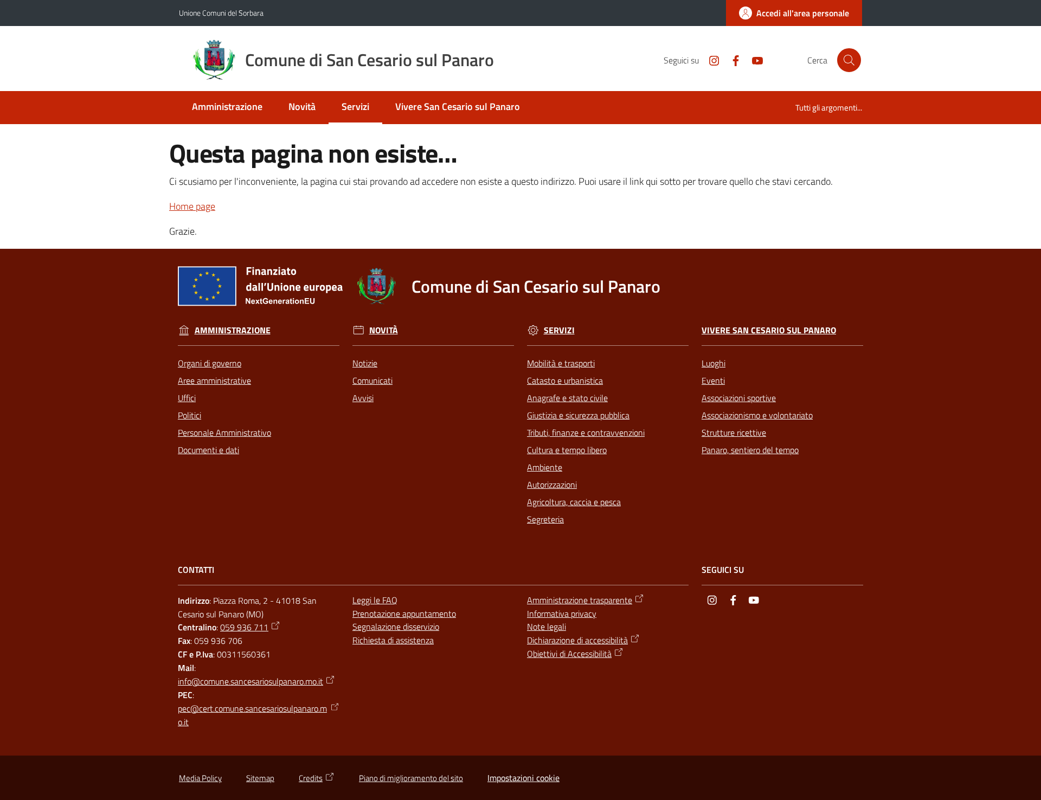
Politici (189, 415)
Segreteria (545, 519)
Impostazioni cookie (523, 777)
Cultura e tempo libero (567, 449)
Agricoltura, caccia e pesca (574, 501)
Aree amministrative (214, 380)
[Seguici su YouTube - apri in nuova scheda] (753, 59)
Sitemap (260, 778)
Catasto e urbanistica (565, 380)
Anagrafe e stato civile (567, 397)
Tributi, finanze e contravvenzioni (586, 432)
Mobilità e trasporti (561, 363)
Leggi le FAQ (374, 600)
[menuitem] (227, 107)
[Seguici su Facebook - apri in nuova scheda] (731, 59)
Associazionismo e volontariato (757, 415)
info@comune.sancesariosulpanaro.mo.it (250, 681)
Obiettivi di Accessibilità (569, 653)
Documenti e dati (208, 449)
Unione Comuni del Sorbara (221, 12)
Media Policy (200, 778)
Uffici (187, 397)
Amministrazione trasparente (579, 600)
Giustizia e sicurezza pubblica (578, 415)
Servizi (559, 330)
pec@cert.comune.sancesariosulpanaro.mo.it (252, 715)
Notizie (364, 363)
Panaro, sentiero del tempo (750, 449)
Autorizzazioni (552, 484)
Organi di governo (209, 363)
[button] (849, 60)
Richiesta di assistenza (393, 640)
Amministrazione (233, 330)
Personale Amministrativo (224, 432)
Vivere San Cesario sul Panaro (769, 330)
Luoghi (713, 363)
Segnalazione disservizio (395, 626)
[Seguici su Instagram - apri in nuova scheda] (710, 59)
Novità (383, 330)
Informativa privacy (561, 613)
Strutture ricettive (734, 432)
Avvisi (363, 397)
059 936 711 (244, 627)
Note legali (546, 626)
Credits (311, 778)
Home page (192, 206)
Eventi (713, 380)
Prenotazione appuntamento (404, 613)
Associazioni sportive (739, 397)
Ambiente (544, 467)
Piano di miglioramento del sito (411, 778)
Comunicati (372, 380)
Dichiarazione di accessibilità (577, 640)
